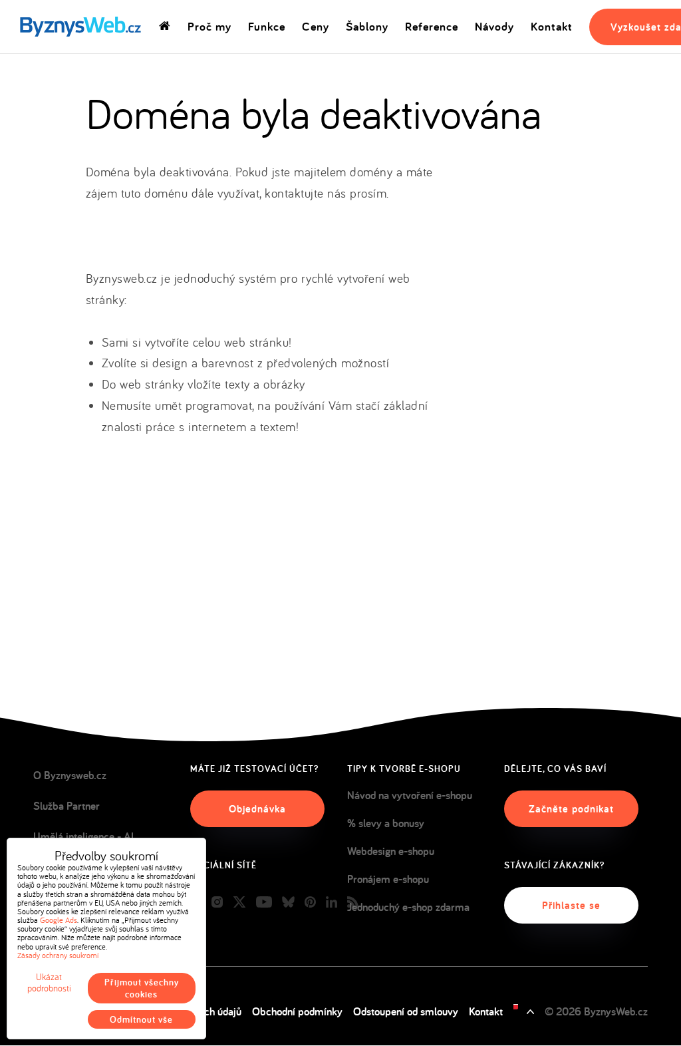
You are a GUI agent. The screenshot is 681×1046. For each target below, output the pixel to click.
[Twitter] (239, 903)
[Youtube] (264, 903)
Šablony (367, 26)
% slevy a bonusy (385, 823)
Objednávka (257, 809)
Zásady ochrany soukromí (57, 955)
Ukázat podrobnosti (49, 982)
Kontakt (552, 26)
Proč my (209, 26)
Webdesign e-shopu (390, 851)
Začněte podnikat (571, 809)
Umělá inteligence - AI (83, 836)
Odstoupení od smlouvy (405, 1011)
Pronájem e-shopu (388, 879)
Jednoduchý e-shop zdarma (408, 907)
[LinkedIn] (331, 903)
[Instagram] (217, 903)
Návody (494, 26)
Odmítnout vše (141, 1019)
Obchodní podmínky (297, 1011)
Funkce (266, 26)
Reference (431, 26)
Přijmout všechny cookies (141, 988)
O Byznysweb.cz (69, 775)
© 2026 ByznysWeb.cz (596, 1011)
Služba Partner (66, 805)
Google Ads (58, 920)
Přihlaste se (571, 905)
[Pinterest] (310, 903)
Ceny (315, 26)
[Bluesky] (288, 903)
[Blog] (352, 903)
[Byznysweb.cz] (79, 27)
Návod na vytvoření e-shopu (409, 795)
